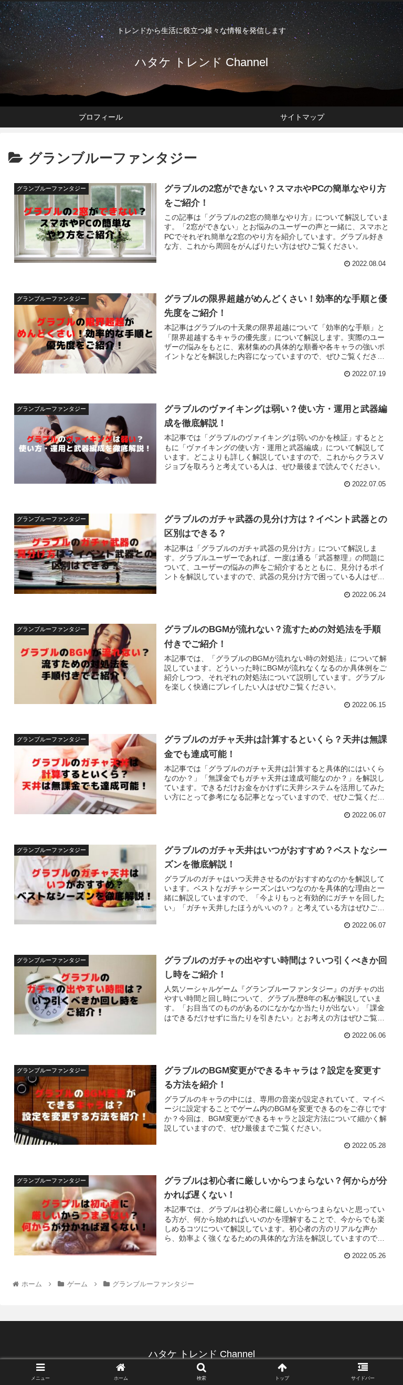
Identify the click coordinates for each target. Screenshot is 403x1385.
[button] (372, 1042)
